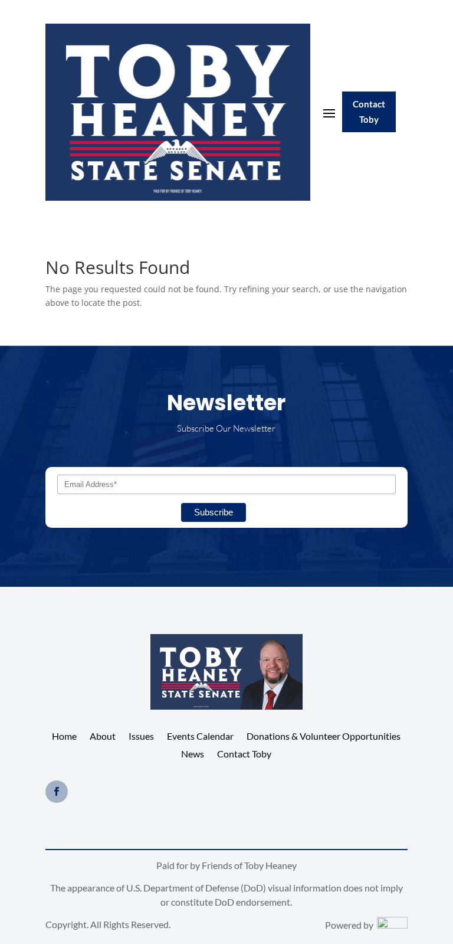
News (192, 754)
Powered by (351, 924)
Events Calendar (200, 737)
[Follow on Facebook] (56, 791)
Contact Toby (369, 112)
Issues (141, 737)
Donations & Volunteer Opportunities (324, 737)
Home (64, 737)
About (103, 737)
